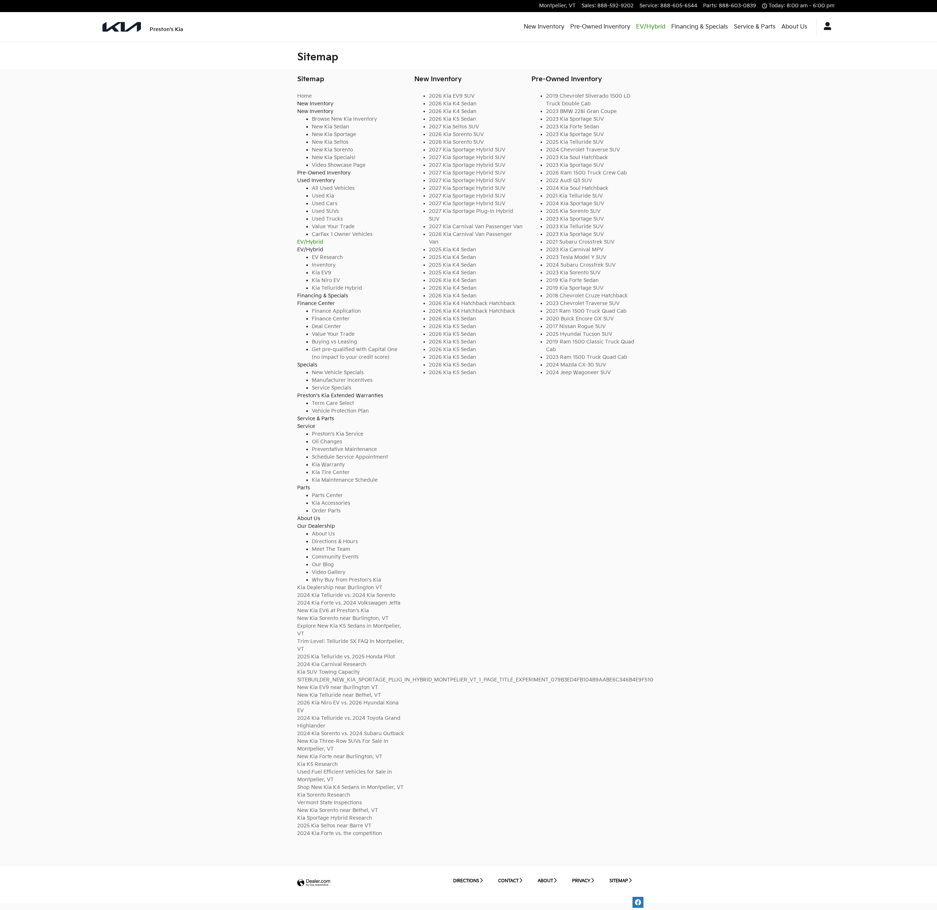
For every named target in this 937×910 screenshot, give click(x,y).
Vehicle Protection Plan (340, 411)
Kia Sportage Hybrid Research (334, 818)
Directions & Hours (335, 541)
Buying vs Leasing (334, 342)
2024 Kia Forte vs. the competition (339, 833)
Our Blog (323, 564)
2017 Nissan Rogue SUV (576, 326)
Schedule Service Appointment (350, 457)
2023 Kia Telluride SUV (575, 226)
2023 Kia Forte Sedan (572, 127)
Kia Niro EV (326, 280)
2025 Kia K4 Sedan (452, 250)
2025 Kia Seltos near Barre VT (334, 826)
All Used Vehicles (333, 188)
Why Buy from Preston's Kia (346, 580)
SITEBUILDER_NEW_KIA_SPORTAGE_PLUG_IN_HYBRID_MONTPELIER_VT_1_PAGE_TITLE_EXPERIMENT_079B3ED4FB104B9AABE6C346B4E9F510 (475, 680)
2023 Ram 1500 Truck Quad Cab (586, 357)
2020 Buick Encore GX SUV (580, 319)
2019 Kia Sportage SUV (575, 288)
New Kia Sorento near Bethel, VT (337, 810)
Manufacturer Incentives (342, 380)
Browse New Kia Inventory (344, 119)
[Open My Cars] (826, 27)
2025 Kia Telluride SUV (575, 142)
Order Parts (326, 511)
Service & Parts (755, 26)
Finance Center (331, 319)
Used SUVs (325, 211)
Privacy (581, 881)
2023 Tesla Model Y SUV (576, 257)
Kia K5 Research (317, 764)
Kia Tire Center (331, 472)
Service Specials (331, 388)
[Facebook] (637, 902)
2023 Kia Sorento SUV (573, 273)
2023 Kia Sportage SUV (575, 119)
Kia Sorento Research (323, 795)
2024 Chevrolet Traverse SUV (583, 150)
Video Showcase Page (339, 165)
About (545, 881)
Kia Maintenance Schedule (345, 480)
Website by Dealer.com (313, 883)
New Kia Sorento (332, 150)
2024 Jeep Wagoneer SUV (578, 372)
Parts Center (327, 495)
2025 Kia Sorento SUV (573, 211)
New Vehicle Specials (338, 372)
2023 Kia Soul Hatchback (577, 157)
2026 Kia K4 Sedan (453, 104)
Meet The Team (331, 549)
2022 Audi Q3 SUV (569, 180)
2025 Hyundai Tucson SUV (579, 334)
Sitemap (618, 881)
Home (304, 96)
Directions (466, 881)
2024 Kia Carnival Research (331, 664)
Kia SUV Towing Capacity (328, 672)
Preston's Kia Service (337, 434)
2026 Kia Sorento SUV (456, 134)
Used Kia (323, 196)
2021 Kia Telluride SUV (574, 196)
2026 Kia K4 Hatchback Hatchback (472, 303)
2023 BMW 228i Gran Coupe (581, 111)
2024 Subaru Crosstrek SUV (581, 265)
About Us (794, 26)
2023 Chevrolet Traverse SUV (583, 303)
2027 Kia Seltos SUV (454, 127)
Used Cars (324, 203)
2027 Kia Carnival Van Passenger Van (476, 226)
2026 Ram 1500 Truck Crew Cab (586, 173)
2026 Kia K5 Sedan (452, 119)
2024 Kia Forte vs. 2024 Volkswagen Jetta (348, 603)
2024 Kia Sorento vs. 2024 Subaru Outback (350, 733)
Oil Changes (327, 442)
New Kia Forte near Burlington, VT (339, 756)
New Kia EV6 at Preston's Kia (333, 611)
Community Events (335, 557)
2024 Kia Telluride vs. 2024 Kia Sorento (346, 595)
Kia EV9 (321, 273)
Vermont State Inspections (329, 803)
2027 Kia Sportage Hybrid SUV (467, 150)
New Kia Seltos (330, 142)
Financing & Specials (699, 26)
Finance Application (336, 311)
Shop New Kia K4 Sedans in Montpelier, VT (350, 787)
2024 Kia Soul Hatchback (577, 188)
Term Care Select (333, 403)
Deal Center (326, 326)
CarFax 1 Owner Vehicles (342, 234)
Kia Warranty (328, 465)
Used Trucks (327, 219)
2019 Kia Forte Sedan (572, 280)
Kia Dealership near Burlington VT (339, 587)
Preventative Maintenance (344, 449)
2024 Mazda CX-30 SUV (576, 365)
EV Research (327, 257)
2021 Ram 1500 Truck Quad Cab (586, 311)
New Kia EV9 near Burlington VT (337, 687)
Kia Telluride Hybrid (337, 288)
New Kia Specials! (333, 157)
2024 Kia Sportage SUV (575, 203)
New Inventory (544, 26)
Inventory (324, 265)
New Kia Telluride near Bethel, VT (339, 695)
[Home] (121, 27)
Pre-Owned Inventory (600, 26)
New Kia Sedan (330, 127)
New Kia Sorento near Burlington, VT (343, 618)
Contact (508, 881)
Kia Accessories (331, 503)
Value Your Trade (333, 226)
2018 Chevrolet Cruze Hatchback (587, 296)
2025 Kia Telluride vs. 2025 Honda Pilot (346, 657)
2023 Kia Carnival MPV (575, 250)
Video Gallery (329, 572)
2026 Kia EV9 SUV (452, 96)
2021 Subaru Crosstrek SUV (580, 242)
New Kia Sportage (334, 134)
